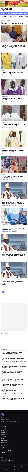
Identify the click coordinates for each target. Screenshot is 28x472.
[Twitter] (5, 460)
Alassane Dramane (5, 286)
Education (4, 174)
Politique (3, 444)
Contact (5, 466)
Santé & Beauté (5, 449)
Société (15, 16)
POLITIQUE (4, 16)
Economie (3, 436)
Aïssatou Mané (5, 49)
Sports (2, 438)
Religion (4, 122)
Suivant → (5, 298)
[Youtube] (9, 460)
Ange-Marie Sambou (6, 179)
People (2, 447)
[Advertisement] (14, 317)
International (5, 96)
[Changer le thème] (23, 9)
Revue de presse (5, 442)
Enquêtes (10, 466)
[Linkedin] (12, 460)
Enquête (21, 16)
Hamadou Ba (4, 75)
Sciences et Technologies (7, 450)
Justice (10, 16)
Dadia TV (3, 452)
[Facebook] (2, 460)
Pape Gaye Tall (5, 127)
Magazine (3, 454)
